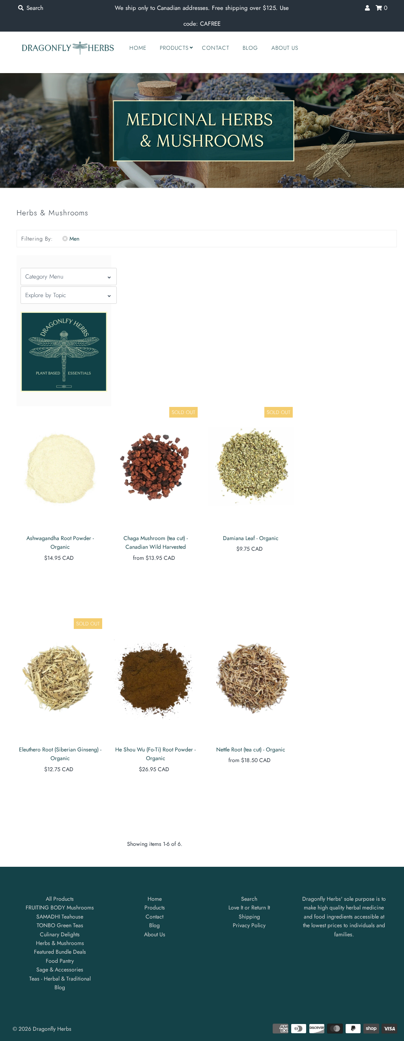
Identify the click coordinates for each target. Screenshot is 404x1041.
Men (74, 239)
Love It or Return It (249, 907)
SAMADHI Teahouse (59, 917)
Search (249, 899)
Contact (215, 48)
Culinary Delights (60, 934)
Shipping (249, 917)
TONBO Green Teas (60, 925)
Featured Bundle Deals (60, 952)
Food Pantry (60, 961)
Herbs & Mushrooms (60, 943)
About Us (284, 48)
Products (174, 48)
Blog (250, 48)
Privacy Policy (249, 925)
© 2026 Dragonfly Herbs (42, 1029)
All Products (60, 899)
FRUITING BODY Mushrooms (60, 907)
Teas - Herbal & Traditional (60, 979)
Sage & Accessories (59, 969)
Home (137, 48)
